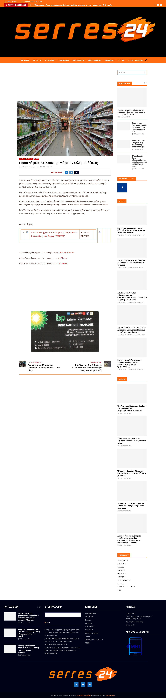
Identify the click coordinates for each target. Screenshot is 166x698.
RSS (48, 623)
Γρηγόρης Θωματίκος (31, 167)
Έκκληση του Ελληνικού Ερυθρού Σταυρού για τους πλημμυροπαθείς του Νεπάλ (72, 5)
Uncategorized (122, 560)
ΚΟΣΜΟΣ (109, 60)
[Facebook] (76, 684)
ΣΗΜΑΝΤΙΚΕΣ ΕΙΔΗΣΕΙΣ (126, 587)
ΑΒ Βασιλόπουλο (66, 253)
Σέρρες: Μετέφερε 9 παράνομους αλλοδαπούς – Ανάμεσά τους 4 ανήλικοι (131, 262)
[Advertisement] (65, 85)
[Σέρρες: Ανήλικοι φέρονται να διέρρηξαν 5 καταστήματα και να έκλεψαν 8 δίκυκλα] (132, 97)
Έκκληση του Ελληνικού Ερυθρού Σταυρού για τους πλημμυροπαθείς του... (139, 127)
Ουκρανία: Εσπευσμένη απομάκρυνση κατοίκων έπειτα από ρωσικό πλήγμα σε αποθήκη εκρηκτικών (62, 641)
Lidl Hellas (62, 263)
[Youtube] (83, 684)
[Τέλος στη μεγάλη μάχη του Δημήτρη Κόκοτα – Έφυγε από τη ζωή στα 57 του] (132, 426)
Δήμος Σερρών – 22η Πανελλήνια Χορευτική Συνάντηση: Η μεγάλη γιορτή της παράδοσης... (131, 330)
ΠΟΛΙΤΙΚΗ (63, 60)
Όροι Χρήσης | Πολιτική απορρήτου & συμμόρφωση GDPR (139, 618)
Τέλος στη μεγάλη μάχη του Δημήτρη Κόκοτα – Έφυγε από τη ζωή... (131, 441)
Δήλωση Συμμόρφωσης (134, 622)
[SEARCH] (144, 72)
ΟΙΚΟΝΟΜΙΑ (94, 60)
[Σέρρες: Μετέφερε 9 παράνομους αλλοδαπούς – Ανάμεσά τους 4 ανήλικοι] (123, 144)
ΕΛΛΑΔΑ (49, 60)
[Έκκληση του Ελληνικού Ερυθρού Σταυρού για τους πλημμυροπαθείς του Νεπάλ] (123, 126)
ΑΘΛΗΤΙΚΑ (78, 60)
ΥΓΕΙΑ (121, 60)
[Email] (90, 684)
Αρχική (25, 60)
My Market (62, 258)
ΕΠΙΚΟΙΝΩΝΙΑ (110, 695)
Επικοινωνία (135, 60)
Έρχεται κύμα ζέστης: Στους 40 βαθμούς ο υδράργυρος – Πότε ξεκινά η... (130, 505)
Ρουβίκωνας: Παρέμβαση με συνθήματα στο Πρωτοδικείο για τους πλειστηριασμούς (86, 368)
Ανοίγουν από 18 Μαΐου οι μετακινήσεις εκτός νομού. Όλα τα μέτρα (44, 368)
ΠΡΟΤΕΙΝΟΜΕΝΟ (123, 580)
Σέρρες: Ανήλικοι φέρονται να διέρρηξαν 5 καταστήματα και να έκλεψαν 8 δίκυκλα (131, 112)
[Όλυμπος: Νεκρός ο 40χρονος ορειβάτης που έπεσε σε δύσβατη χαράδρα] (132, 458)
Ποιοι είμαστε (130, 613)
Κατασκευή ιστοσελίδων (84, 695)
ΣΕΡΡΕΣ (37, 60)
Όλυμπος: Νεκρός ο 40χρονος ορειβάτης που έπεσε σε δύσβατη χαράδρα (131, 473)
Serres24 (123, 235)
